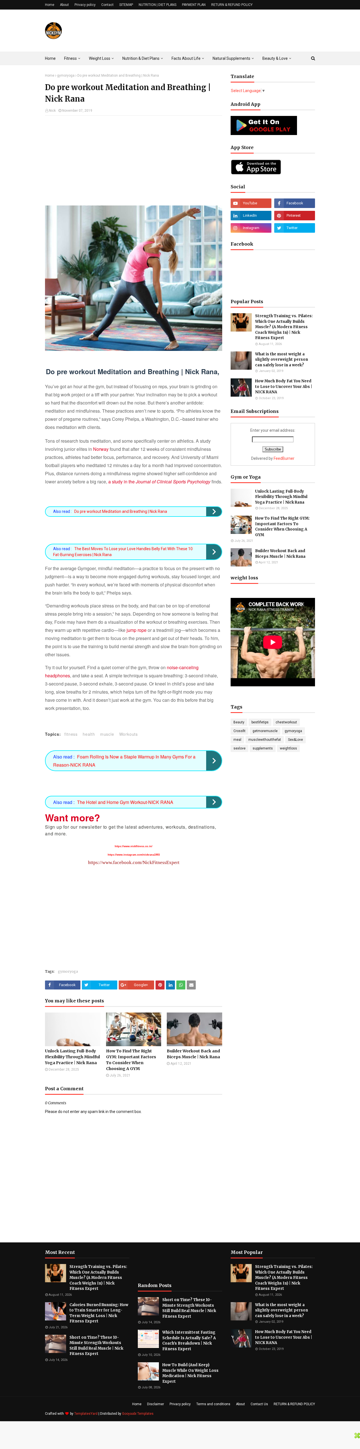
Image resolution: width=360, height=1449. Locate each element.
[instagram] (251, 228)
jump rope (137, 630)
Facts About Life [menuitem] (186, 58)
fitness (71, 734)
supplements (263, 748)
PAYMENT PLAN (194, 5)
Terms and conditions (213, 1404)
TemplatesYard (86, 1414)
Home (49, 5)
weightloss (288, 748)
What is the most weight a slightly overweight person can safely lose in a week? (281, 359)
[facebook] (294, 203)
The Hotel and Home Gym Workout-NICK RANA (125, 802)
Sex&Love (295, 740)
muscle (107, 734)
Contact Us (259, 1404)
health (89, 734)
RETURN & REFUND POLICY (232, 5)
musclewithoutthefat (264, 740)
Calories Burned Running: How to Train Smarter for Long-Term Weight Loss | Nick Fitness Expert (98, 1313)
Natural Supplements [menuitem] (231, 58)
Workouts (128, 734)
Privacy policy (85, 5)
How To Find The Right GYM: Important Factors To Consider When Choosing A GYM (131, 1059)
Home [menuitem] (50, 58)
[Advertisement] (133, 160)
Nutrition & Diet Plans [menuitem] (140, 58)
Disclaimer (155, 1404)
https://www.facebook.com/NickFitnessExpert (133, 862)
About (64, 5)
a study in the (159, 481)
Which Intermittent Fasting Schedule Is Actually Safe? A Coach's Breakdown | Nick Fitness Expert (189, 1340)
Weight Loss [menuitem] (99, 58)
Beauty (238, 722)
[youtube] (251, 203)
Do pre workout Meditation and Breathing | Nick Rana (120, 511)
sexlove (239, 748)
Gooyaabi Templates (138, 1414)
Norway (101, 449)
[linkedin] (251, 215)
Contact (107, 5)
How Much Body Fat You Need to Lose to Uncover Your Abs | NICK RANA (283, 386)
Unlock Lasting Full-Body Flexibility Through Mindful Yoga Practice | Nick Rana (72, 1056)
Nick (52, 111)
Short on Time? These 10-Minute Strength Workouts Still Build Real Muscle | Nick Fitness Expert (96, 1345)
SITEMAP (126, 5)
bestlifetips (260, 722)
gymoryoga (66, 75)
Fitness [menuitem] (70, 58)
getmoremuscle (265, 731)
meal (237, 740)
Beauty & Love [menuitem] (275, 58)
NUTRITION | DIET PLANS (157, 5)
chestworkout (286, 722)
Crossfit (239, 731)
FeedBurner (284, 458)
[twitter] (294, 228)
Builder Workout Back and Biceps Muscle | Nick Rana (193, 1053)
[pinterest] (294, 215)
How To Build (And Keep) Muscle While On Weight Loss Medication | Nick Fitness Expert (190, 1373)
